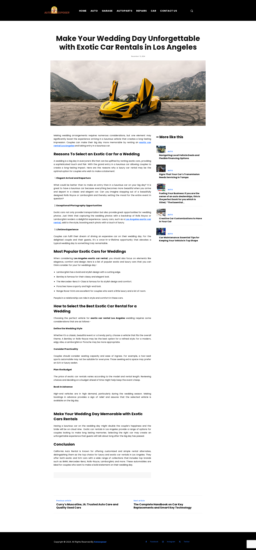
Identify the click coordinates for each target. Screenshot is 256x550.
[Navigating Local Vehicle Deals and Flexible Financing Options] (161, 149)
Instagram (171, 542)
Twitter (187, 542)
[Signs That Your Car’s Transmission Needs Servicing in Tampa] (161, 168)
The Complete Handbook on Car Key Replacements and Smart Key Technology (163, 506)
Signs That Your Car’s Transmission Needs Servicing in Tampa (179, 176)
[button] (191, 10)
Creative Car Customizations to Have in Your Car (180, 220)
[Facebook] (146, 541)
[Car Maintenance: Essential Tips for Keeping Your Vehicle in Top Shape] (161, 231)
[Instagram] (163, 541)
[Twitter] (179, 541)
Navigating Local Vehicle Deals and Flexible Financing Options (179, 157)
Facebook (154, 542)
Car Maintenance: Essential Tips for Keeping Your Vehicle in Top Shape (179, 239)
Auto (170, 151)
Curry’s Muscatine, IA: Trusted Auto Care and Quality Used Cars (87, 506)
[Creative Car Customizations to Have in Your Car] (161, 212)
